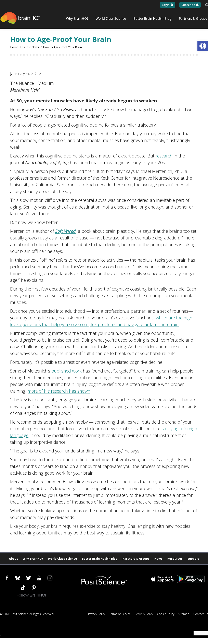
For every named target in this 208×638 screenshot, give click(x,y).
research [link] (164, 156)
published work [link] (66, 371)
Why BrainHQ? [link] (33, 558)
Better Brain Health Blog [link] (100, 558)
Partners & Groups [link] (136, 558)
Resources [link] (175, 558)
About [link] (13, 558)
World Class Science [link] (62, 558)
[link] (202, 46)
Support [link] (193, 558)
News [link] (158, 558)
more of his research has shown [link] (59, 391)
